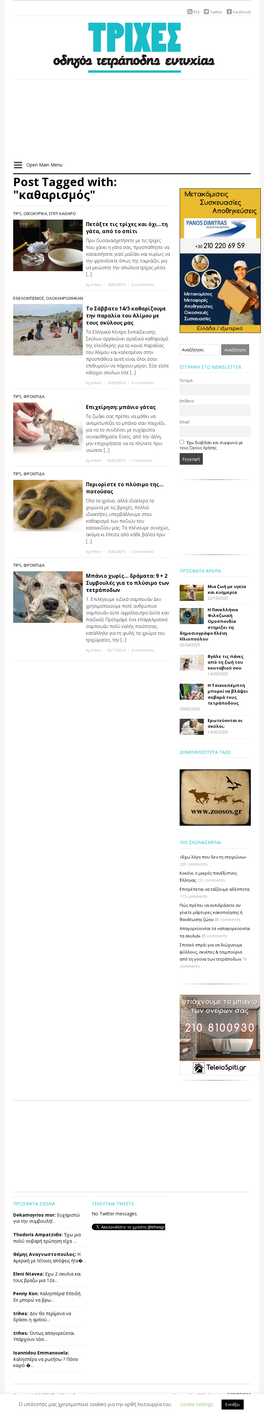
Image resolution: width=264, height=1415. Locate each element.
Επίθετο (187, 401)
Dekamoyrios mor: (34, 1215)
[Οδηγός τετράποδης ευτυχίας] (132, 46)
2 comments (143, 551)
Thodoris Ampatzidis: (38, 1234)
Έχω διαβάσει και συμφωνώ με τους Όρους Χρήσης (211, 445)
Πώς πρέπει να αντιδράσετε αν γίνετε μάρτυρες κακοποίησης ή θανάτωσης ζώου (211, 912)
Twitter (216, 12)
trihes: (20, 1313)
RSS (196, 12)
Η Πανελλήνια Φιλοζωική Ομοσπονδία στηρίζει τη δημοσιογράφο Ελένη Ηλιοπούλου (209, 624)
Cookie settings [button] (196, 1404)
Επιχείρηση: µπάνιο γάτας (121, 407)
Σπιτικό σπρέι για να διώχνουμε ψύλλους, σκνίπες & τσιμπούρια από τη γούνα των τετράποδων (211, 952)
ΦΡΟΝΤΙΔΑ (34, 396)
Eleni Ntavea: (28, 1274)
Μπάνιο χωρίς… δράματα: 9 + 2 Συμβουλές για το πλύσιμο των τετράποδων (127, 583)
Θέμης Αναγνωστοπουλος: (44, 1254)
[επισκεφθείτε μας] (220, 1034)
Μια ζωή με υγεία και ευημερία (227, 589)
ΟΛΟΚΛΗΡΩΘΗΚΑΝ (64, 298)
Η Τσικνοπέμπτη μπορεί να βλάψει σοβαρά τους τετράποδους (228, 694)
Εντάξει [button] (232, 1404)
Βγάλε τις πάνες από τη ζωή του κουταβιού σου (226, 662)
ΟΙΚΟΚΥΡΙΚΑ (35, 213)
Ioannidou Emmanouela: (41, 1353)
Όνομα (186, 380)
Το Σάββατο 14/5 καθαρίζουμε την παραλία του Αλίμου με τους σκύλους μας (126, 315)
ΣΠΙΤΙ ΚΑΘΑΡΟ (62, 213)
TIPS (17, 213)
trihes (96, 284)
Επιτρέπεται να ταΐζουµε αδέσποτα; (215, 889)
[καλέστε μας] (220, 260)
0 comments (143, 284)
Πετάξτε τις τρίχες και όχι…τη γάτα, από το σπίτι (127, 228)
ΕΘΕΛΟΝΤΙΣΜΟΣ (28, 298)
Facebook (242, 12)
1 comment (142, 460)
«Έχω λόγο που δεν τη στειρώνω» (213, 857)
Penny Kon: (26, 1293)
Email (184, 421)
